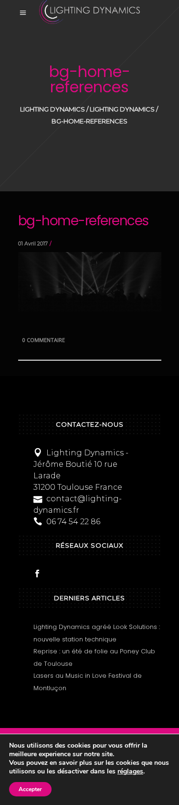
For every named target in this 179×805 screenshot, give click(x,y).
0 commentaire (43, 339)
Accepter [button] (30, 789)
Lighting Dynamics (52, 109)
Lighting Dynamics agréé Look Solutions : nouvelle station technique (96, 633)
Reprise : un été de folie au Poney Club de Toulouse (94, 657)
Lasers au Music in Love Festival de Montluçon (87, 682)
